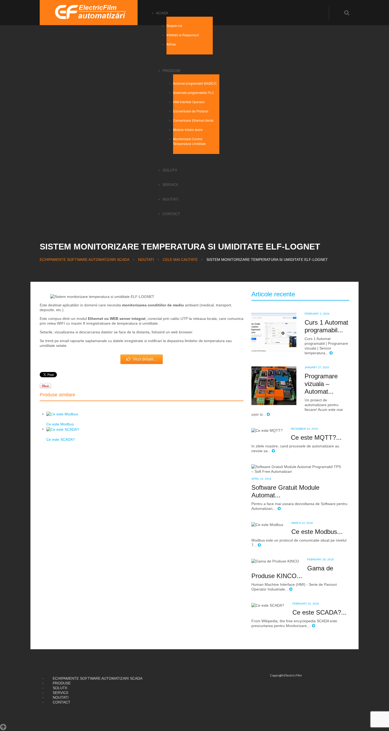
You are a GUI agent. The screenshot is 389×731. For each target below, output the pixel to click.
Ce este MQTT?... (316, 437)
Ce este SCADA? (60, 439)
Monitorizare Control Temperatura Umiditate (189, 141)
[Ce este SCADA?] (62, 429)
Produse (171, 71)
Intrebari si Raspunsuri (182, 35)
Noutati (170, 199)
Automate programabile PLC (193, 92)
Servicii (170, 185)
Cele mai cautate (180, 259)
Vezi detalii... (145, 359)
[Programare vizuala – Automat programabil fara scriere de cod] (273, 385)
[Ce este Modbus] (62, 414)
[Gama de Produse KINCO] (275, 561)
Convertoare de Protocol (190, 111)
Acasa (162, 13)
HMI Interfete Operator (189, 101)
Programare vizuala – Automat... (321, 384)
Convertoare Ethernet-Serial (193, 120)
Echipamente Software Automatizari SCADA (84, 259)
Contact (171, 214)
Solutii (169, 170)
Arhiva (171, 44)
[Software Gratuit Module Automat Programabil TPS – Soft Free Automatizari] (296, 469)
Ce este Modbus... (317, 531)
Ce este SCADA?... (319, 612)
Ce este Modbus (60, 424)
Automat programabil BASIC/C (195, 83)
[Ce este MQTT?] (267, 430)
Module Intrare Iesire (188, 129)
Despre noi (174, 25)
